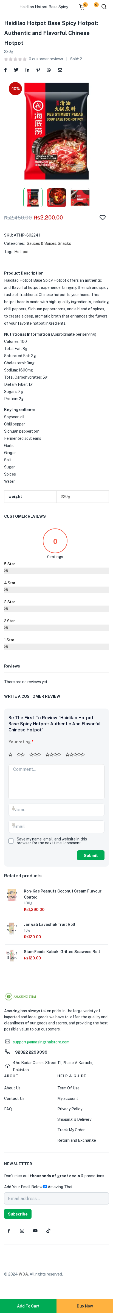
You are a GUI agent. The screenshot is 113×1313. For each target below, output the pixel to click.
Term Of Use (68, 1088)
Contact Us (14, 1098)
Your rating (21, 742)
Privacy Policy (69, 1109)
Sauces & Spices (41, 243)
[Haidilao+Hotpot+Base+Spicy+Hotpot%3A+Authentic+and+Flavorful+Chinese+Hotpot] (16, 69)
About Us (12, 1088)
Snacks (64, 243)
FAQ (8, 1109)
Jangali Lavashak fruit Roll (49, 924)
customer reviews (46, 59)
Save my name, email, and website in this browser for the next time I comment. (52, 841)
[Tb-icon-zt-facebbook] (8, 1230)
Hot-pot (21, 251)
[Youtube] (35, 1230)
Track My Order (71, 1130)
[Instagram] (22, 1230)
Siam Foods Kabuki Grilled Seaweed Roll (62, 952)
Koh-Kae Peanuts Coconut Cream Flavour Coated (62, 894)
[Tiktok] (48, 1230)
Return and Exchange (76, 1140)
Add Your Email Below (23, 1187)
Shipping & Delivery (74, 1119)
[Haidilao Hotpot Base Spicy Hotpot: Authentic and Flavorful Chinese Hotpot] (5, 69)
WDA (23, 1274)
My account (67, 1098)
